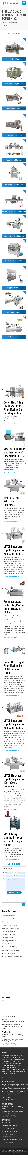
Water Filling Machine (9, 953)
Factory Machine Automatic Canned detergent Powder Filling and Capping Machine (12, 1040)
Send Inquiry (15, 424)
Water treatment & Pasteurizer (12, 956)
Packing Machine (7, 944)
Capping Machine (8, 922)
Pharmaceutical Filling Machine (12, 947)
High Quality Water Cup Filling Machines (11, 1044)
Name (4, 872)
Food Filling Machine (8, 931)
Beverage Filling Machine (10, 919)
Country (15, 875)
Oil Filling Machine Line (9, 941)
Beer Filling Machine (8, 916)
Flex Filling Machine (8, 1142)
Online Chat (7, 424)
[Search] (23, 904)
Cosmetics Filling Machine (10, 928)
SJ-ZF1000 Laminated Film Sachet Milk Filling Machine (12, 1035)
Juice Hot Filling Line (8, 934)
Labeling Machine (8, 938)
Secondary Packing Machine (11, 950)
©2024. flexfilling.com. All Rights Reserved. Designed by (14, 1151)
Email (15, 872)
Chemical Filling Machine (10, 925)
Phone (4, 875)
